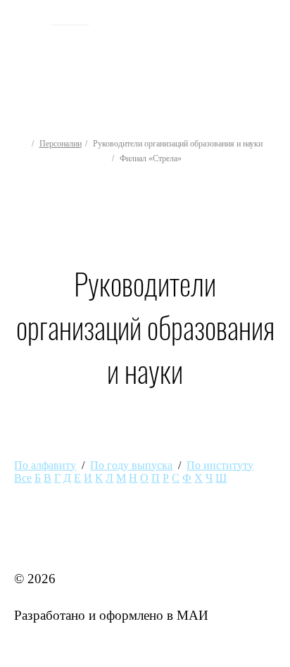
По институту (220, 465)
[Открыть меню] (273, 59)
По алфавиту (45, 465)
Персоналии (60, 144)
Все (23, 478)
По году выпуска (131, 465)
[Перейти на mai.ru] (27, 19)
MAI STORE (50, 542)
